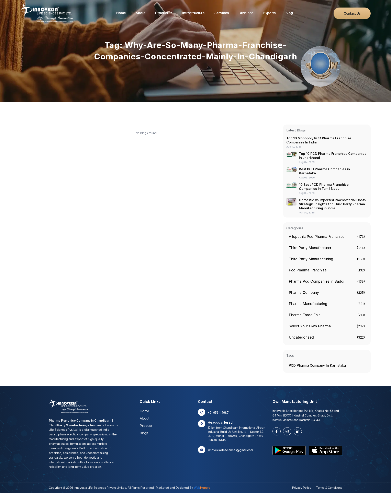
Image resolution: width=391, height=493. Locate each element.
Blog (289, 13)
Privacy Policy (301, 487)
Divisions (246, 13)
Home (121, 13)
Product (161, 13)
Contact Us (352, 13)
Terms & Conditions (329, 487)
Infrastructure (193, 13)
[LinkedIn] (298, 431)
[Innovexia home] (48, 13)
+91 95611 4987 (218, 412)
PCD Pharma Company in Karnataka (317, 365)
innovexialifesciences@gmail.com (230, 450)
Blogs (144, 433)
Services (221, 13)
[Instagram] (287, 431)
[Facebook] (276, 431)
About (140, 13)
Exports (269, 13)
